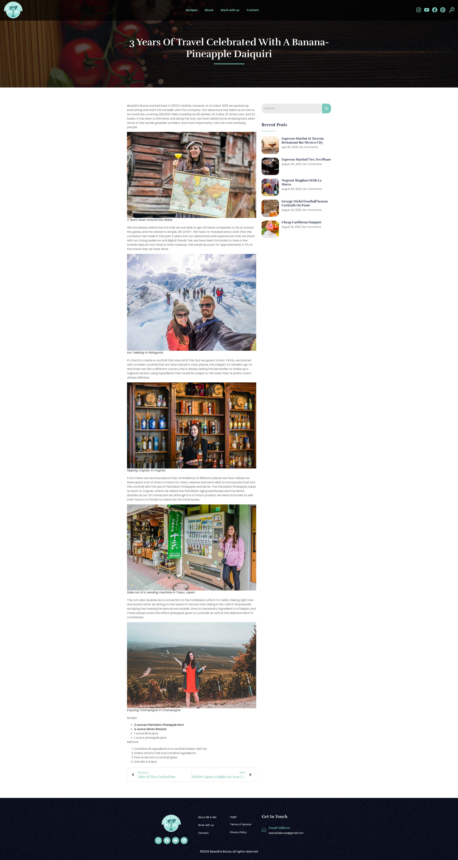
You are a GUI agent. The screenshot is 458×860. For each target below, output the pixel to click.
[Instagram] (418, 10)
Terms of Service (240, 824)
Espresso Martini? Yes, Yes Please (306, 159)
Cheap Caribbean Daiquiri (302, 222)
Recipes (191, 10)
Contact (253, 10)
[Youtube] (426, 10)
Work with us (230, 10)
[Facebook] (434, 10)
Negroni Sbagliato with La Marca (301, 182)
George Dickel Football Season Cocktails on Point (305, 203)
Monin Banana (156, 729)
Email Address (279, 828)
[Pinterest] (442, 10)
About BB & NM (207, 817)
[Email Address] (264, 830)
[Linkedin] (184, 840)
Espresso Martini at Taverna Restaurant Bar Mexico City (303, 140)
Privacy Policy (238, 832)
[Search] (326, 108)
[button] (451, 10)
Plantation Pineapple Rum (165, 725)
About (208, 10)
